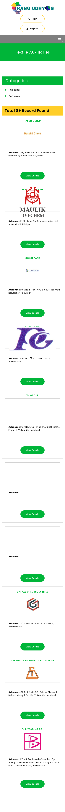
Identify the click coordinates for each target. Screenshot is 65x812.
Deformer (14, 96)
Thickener (14, 90)
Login (34, 18)
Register (34, 28)
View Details (32, 175)
